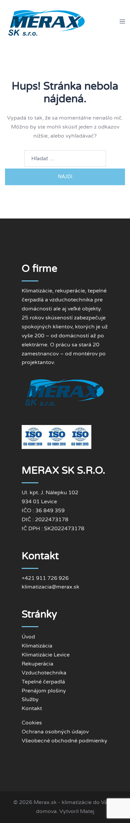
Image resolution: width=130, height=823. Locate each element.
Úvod (28, 636)
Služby (30, 699)
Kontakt (32, 708)
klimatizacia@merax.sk (50, 587)
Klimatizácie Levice (46, 654)
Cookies (32, 722)
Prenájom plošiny (44, 690)
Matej (87, 811)
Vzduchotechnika (44, 672)
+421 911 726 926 (45, 578)
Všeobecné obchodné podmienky (64, 740)
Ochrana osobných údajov (55, 731)
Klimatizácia (37, 645)
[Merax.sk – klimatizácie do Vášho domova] (47, 21)
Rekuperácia (37, 663)
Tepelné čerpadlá (43, 681)
